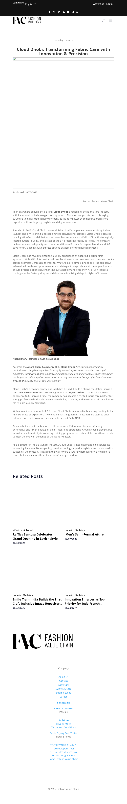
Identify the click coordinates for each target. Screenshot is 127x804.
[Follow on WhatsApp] (77, 12)
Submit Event (63, 692)
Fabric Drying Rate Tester (63, 733)
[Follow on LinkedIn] (63, 12)
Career (63, 696)
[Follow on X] (54, 12)
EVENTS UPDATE (63, 708)
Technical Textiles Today (63, 752)
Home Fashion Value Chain (63, 759)
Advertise (98, 3)
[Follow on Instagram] (59, 12)
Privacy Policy (63, 723)
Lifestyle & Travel (23, 530)
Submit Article (63, 688)
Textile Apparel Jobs (63, 748)
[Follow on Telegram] (72, 12)
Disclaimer (63, 720)
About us (63, 676)
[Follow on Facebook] (49, 12)
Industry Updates (75, 530)
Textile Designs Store (63, 755)
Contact (63, 680)
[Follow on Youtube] (68, 12)
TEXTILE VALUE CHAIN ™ (63, 745)
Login (109, 3)
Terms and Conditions (63, 727)
